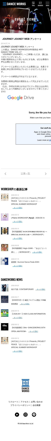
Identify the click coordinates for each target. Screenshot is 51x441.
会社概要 (37, 405)
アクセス (24, 401)
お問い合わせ (37, 401)
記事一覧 (25, 173)
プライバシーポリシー (20, 405)
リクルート (13, 401)
